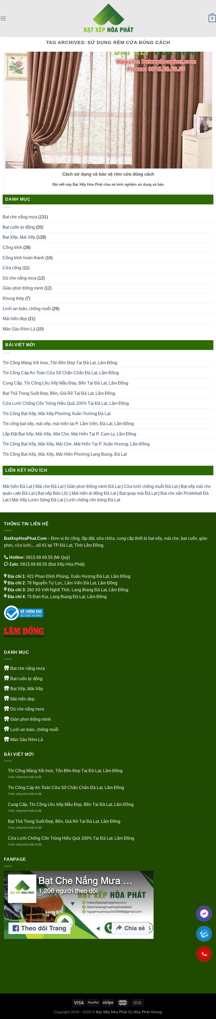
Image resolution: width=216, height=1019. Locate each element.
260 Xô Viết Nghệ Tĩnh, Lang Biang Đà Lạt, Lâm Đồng (77, 590)
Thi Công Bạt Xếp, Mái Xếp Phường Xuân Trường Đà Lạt (56, 413)
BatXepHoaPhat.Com (25, 538)
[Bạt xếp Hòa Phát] (108, 18)
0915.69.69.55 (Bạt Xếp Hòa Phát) (52, 564)
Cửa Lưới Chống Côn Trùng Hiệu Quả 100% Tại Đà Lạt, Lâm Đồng (66, 403)
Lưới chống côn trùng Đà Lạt (93, 500)
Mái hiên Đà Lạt (17, 486)
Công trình (12, 247)
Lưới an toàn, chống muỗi (27, 308)
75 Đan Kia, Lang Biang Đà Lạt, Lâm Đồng (67, 596)
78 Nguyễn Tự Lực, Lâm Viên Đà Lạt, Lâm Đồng (72, 583)
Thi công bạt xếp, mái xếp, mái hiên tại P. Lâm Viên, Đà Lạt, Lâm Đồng (68, 423)
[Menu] (3, 18)
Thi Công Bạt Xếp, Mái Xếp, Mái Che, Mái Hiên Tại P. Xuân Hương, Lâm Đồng (76, 444)
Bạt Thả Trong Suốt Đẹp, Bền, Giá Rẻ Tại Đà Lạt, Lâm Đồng (59, 393)
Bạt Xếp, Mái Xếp (19, 237)
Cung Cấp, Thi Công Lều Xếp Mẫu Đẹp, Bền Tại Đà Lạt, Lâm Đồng (65, 383)
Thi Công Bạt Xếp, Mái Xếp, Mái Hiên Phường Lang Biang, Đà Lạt (65, 454)
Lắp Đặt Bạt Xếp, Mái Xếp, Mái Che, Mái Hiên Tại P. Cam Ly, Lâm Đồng (69, 434)
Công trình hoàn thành (23, 258)
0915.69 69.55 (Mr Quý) (48, 557)
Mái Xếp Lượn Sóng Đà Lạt (37, 500)
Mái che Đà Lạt (49, 486)
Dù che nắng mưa (19, 278)
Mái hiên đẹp (15, 318)
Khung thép (13, 298)
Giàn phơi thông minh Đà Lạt (94, 486)
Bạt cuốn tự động (19, 227)
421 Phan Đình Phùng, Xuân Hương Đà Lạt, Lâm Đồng (78, 576)
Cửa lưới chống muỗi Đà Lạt (151, 486)
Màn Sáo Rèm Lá (19, 329)
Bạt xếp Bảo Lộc (53, 493)
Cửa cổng (12, 268)
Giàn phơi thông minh (23, 288)
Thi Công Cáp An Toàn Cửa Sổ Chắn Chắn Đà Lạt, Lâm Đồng (61, 373)
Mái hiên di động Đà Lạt (94, 493)
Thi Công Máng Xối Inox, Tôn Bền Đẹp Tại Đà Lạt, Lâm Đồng (60, 363)
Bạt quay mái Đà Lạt (138, 493)
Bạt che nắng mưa (20, 217)
